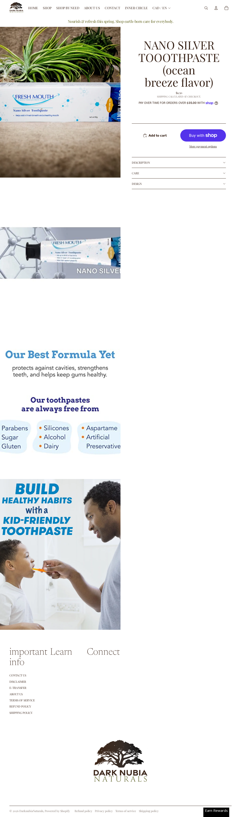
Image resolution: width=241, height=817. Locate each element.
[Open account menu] (216, 8)
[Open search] (206, 8)
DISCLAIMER (17, 681)
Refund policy (20, 706)
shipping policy (20, 713)
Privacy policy (104, 811)
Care (135, 173)
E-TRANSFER (17, 688)
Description (141, 162)
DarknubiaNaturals (31, 811)
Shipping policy (149, 811)
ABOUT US (16, 694)
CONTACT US (17, 675)
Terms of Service (22, 700)
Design (137, 184)
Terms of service (125, 811)
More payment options (203, 146)
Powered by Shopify (57, 811)
